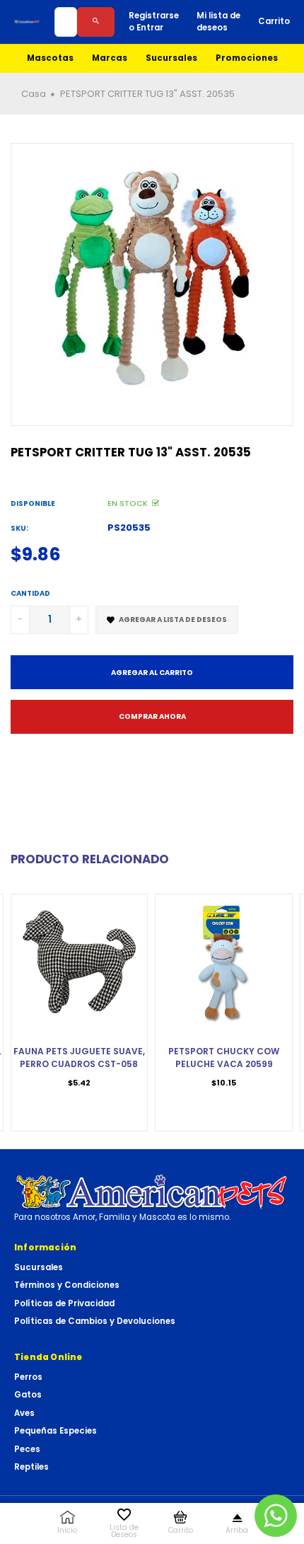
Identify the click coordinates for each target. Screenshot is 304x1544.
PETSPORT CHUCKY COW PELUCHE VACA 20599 (223, 1057)
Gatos (28, 1394)
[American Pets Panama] (27, 21)
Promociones (247, 58)
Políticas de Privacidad (64, 1303)
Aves (24, 1413)
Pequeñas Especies (55, 1430)
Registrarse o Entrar (154, 21)
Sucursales (171, 58)
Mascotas (50, 58)
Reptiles (31, 1467)
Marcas (109, 58)
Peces (27, 1449)
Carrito (274, 21)
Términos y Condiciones (66, 1285)
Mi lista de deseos (218, 21)
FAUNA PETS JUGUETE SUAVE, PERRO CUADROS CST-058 (79, 1057)
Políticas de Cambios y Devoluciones (94, 1321)
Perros (28, 1377)
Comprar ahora (152, 716)
